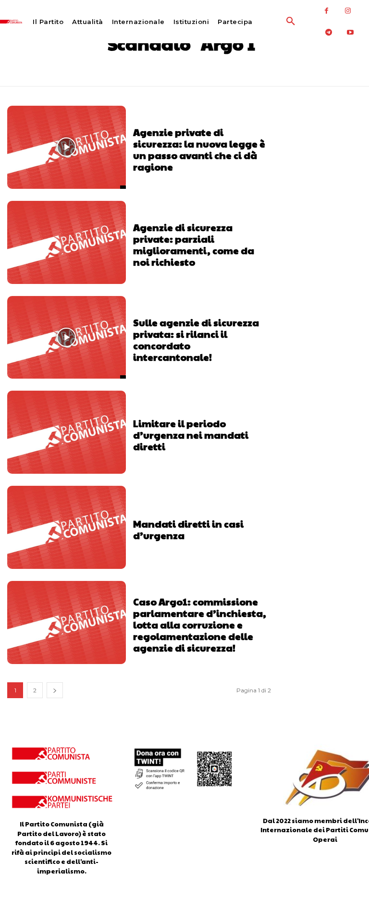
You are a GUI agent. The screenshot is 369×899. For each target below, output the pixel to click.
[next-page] (55, 690)
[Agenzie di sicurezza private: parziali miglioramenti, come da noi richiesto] (66, 242)
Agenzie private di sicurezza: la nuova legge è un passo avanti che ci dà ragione (199, 149)
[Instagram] (348, 10)
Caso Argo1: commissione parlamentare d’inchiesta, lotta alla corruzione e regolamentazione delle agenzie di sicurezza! (199, 624)
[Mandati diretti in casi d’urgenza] (66, 527)
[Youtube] (350, 32)
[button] (271, 21)
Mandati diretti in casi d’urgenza (188, 529)
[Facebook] (326, 10)
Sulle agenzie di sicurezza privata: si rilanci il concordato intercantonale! (196, 340)
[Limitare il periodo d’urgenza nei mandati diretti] (66, 432)
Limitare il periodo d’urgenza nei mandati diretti (190, 435)
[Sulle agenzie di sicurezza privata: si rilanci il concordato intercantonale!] (66, 337)
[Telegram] (328, 32)
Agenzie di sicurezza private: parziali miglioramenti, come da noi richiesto (193, 245)
